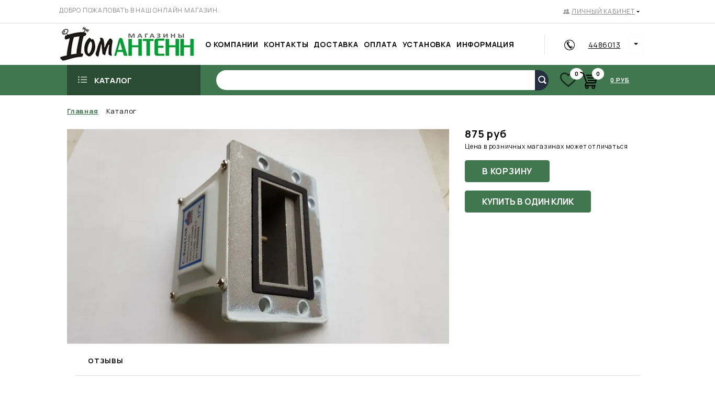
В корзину (507, 171)
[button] (601, 11)
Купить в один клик (528, 201)
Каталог (113, 80)
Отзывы (106, 360)
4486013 (604, 45)
